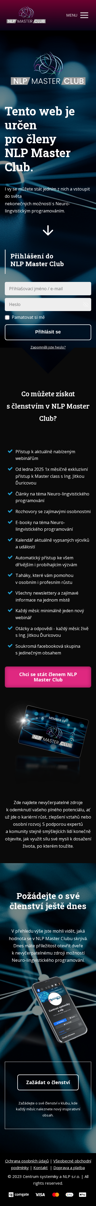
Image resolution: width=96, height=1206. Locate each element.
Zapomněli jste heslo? (48, 347)
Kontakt (40, 1167)
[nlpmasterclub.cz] (26, 15)
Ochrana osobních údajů (27, 1161)
